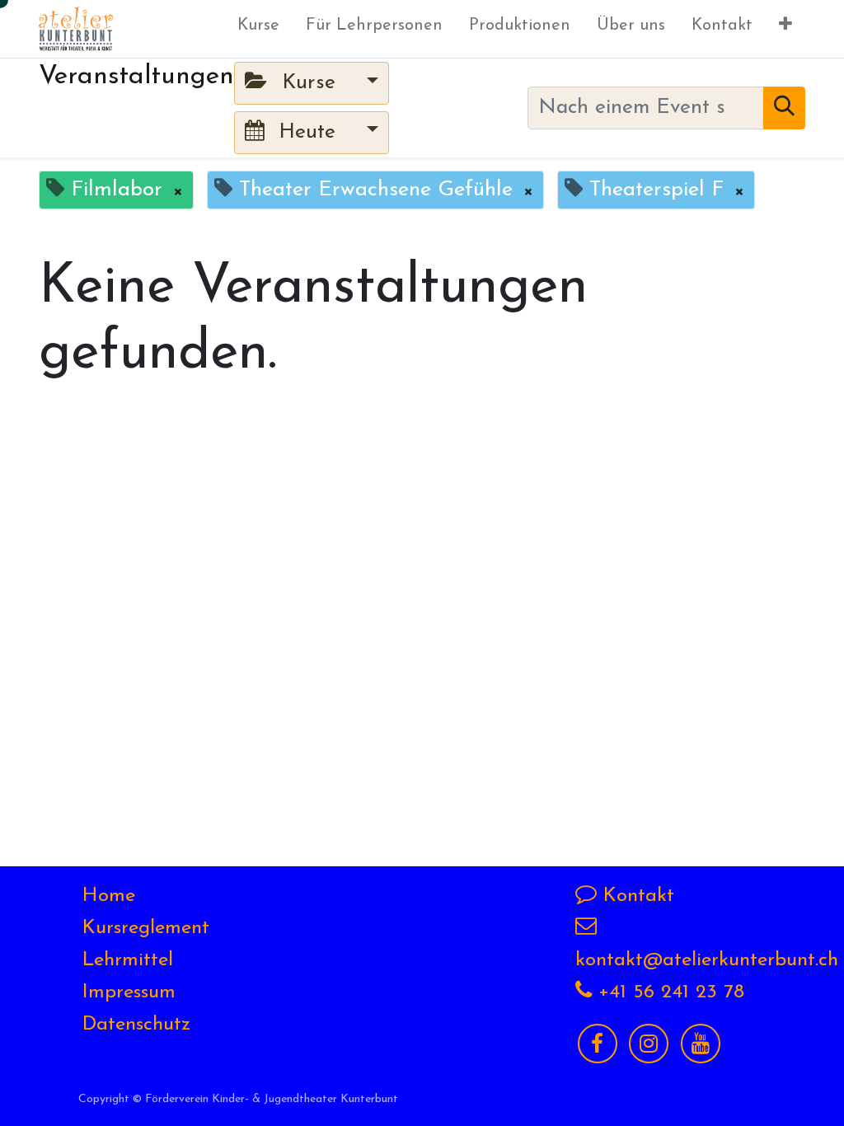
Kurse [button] (308, 83)
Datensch (122, 1025)
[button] (785, 29)
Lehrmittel (127, 960)
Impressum (129, 992)
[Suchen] (784, 108)
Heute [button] (307, 132)
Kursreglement (145, 928)
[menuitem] (258, 29)
